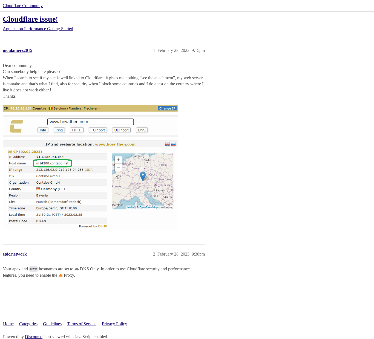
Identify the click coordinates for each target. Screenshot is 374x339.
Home (8, 323)
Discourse (33, 336)
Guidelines (52, 323)
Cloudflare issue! (30, 19)
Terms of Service (81, 323)
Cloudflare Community (23, 5)
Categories (28, 323)
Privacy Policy (114, 323)
